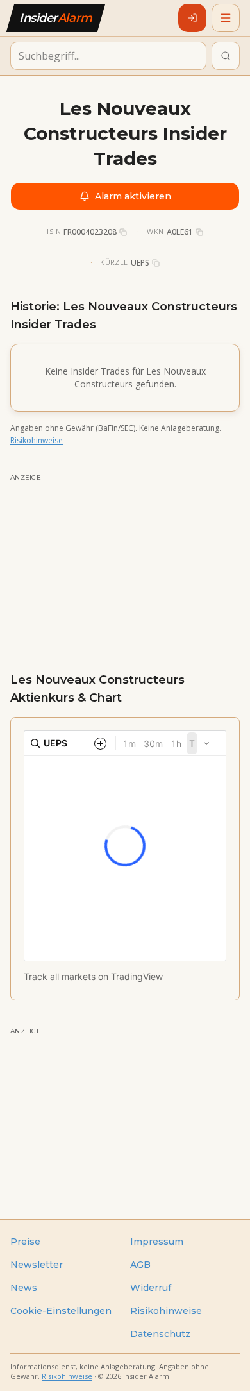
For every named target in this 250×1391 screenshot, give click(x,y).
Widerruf (150, 1288)
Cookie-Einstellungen (61, 1311)
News (23, 1288)
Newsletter (36, 1264)
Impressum (156, 1241)
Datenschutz (160, 1334)
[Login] (192, 18)
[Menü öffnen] (226, 18)
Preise (25, 1241)
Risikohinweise (36, 440)
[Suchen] (226, 56)
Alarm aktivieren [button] (133, 196)
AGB (140, 1264)
